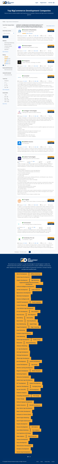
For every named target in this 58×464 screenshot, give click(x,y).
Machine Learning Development (25, 367)
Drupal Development (22, 327)
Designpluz (27, 61)
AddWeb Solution (28, 141)
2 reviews (30, 33)
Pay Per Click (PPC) (21, 389)
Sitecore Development (22, 427)
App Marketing (35, 280)
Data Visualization (31, 321)
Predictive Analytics (21, 392)
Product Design (20, 399)
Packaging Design (36, 386)
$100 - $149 (6, 99)
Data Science (20, 321)
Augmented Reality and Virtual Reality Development (29, 283)
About (42, 461)
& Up (9, 58)
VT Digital (26, 199)
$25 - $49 (6, 96)
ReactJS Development (35, 405)
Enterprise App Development (24, 333)
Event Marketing (21, 336)
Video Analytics (20, 436)
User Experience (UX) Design (24, 433)
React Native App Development (24, 408)
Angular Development (22, 280)
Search (6, 36)
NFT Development (21, 383)
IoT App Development (22, 349)
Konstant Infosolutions (30, 30)
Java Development (21, 361)
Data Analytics (35, 311)
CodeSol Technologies (30, 157)
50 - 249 (6, 85)
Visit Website (51, 31)
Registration (43, 2)
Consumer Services (8, 46)
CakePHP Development (22, 302)
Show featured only (8, 69)
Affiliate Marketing (35, 274)
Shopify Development (22, 424)
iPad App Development (22, 355)
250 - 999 (6, 87)
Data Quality (30, 317)
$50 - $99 (6, 98)
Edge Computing (35, 327)
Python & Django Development (24, 402)
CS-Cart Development (22, 311)
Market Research (36, 370)
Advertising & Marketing (9, 42)
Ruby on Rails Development (23, 411)
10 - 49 (5, 84)
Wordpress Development (23, 448)
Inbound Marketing (31, 342)
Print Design (36, 395)
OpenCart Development (22, 386)
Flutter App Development (23, 339)
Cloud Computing (36, 302)
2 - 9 (5, 82)
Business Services (7, 44)
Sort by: (50, 25)
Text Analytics (35, 430)
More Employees (6, 89)
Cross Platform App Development (25, 308)
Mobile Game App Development (25, 380)
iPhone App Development (23, 358)
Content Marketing (21, 305)
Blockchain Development (23, 296)
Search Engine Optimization (23, 420)
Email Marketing (21, 330)
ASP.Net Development (22, 289)
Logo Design (34, 364)
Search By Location (7, 30)
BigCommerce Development (24, 292)
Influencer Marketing (22, 345)
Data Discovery (20, 314)
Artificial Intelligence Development (25, 286)
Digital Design (33, 324)
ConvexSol (26, 76)
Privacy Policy (47, 461)
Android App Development (23, 277)
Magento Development (22, 370)
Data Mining (20, 317)
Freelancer (6, 80)
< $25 (5, 94)
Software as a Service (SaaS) (24, 414)
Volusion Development (22, 439)
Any (5, 65)
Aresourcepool (27, 45)
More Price (5, 103)
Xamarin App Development (23, 452)
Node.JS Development (35, 383)
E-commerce (6, 47)
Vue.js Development (22, 442)
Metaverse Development (23, 377)
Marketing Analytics (22, 374)
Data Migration (32, 314)
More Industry (5, 51)
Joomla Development (35, 361)
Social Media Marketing (22, 430)
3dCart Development (22, 274)
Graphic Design (37, 339)
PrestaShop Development (23, 395)
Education (6, 49)
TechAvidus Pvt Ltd (29, 238)
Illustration (19, 342)
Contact (53, 461)
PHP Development (34, 389)
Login (36, 2)
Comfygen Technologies (30, 111)
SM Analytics (35, 427)
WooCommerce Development (24, 445)
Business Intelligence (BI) (23, 299)
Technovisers (27, 222)
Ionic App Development (22, 352)
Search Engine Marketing (23, 417)
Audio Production (36, 289)
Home (4, 21)
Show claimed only (8, 74)
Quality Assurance (21, 405)
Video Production (32, 436)
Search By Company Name (8, 25)
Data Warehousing (21, 324)
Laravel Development (22, 364)
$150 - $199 (6, 101)
